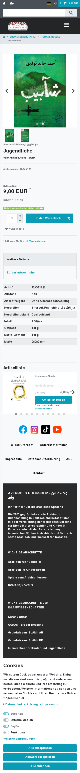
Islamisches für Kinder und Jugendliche (36, 648)
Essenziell (17, 714)
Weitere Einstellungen (19, 739)
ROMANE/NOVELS (20, 585)
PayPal (15, 726)
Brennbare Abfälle (45, 376)
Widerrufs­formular (53, 445)
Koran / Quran (18, 617)
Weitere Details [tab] (18, 259)
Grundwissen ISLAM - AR (25, 632)
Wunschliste (16, 229)
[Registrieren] (12, 3)
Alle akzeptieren (40, 748)
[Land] (49, 3)
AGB (69, 459)
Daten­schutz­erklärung (21, 704)
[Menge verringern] (20, 220)
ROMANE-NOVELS (50, 37)
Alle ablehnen (40, 766)
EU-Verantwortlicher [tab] (21, 272)
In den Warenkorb (48, 218)
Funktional (18, 732)
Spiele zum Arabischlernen (27, 577)
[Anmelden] (5, 3)
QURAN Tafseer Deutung (25, 625)
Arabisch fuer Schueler (25, 562)
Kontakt (39, 473)
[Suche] (71, 13)
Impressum (50, 704)
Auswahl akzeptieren (40, 757)
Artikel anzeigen (53, 400)
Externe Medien (21, 720)
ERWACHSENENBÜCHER (22, 37)
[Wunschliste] (55, 3)
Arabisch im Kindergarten (26, 570)
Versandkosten (37, 241)
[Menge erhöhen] (20, 216)
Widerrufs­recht (22, 445)
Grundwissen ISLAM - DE (25, 640)
